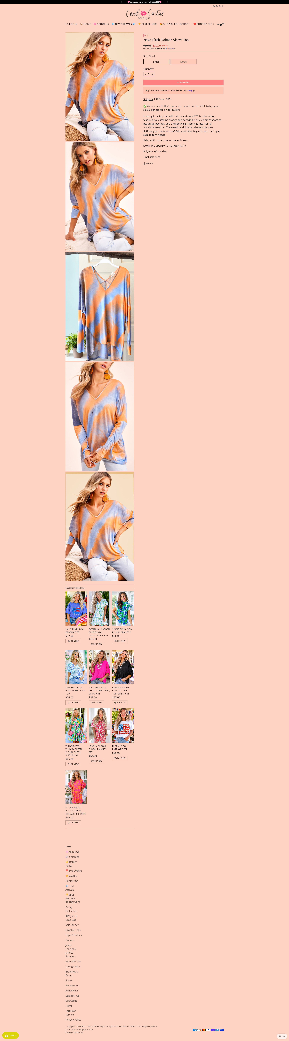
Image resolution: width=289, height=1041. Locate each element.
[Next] (167, 2)
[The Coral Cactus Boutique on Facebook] (214, 6)
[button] (183, 48)
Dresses (69, 940)
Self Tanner (72, 924)
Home (68, 1005)
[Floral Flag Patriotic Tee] (123, 725)
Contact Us (71, 880)
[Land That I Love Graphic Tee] (76, 608)
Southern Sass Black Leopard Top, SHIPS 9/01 (120, 690)
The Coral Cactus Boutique (93, 1026)
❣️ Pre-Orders (73, 870)
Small (156, 61)
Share (149, 163)
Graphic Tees (72, 930)
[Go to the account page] (217, 24)
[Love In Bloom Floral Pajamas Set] (99, 725)
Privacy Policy (73, 1019)
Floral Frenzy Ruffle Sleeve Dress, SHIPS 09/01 (75, 810)
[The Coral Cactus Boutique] (144, 14)
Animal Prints (73, 961)
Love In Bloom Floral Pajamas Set (97, 749)
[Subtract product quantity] (145, 74)
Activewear (71, 990)
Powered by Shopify (74, 1032)
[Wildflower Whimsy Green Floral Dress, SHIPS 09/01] (76, 725)
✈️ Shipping (72, 856)
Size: (149, 56)
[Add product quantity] (152, 74)
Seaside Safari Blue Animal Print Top (75, 690)
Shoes (68, 980)
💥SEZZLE (71, 875)
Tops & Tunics (73, 935)
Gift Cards (71, 1000)
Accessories (72, 985)
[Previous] (121, 2)
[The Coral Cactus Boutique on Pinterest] (220, 6)
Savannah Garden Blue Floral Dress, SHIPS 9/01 (99, 632)
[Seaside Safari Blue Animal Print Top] (76, 667)
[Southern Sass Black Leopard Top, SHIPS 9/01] (123, 667)
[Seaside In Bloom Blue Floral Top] (123, 608)
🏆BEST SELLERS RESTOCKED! (72, 898)
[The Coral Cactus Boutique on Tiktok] (222, 6)
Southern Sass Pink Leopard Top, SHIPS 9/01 (99, 690)
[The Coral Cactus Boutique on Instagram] (217, 6)
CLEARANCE (72, 995)
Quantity (148, 69)
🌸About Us (72, 851)
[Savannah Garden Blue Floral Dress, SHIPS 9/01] (99, 608)
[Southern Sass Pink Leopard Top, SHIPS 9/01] (99, 667)
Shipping (148, 99)
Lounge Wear (73, 966)
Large (183, 61)
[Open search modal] (66, 24)
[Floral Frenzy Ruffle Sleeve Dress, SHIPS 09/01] (76, 787)
